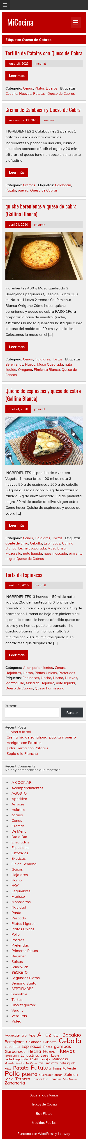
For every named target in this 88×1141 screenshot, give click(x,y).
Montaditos (21, 902)
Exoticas (19, 858)
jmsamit (40, 63)
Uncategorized (24, 1005)
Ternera (22, 1079)
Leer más (17, 75)
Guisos (17, 869)
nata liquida (32, 553)
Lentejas (45, 1059)
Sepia (9, 1079)
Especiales (20, 847)
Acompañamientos (38, 667)
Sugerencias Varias (44, 1095)
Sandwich (20, 967)
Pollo (16, 934)
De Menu (19, 831)
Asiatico (18, 809)
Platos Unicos (46, 673)
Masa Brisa (57, 548)
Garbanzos (15, 1051)
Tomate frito (40, 1079)
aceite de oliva (16, 543)
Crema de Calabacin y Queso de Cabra (43, 109)
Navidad (19, 907)
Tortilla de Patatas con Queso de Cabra (43, 53)
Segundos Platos (26, 977)
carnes (17, 815)
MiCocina (20, 22)
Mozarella (13, 553)
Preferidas (67, 673)
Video (16, 1021)
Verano (17, 1010)
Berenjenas (14, 364)
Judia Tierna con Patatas (27, 748)
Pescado (19, 918)
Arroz (44, 1034)
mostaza (52, 1063)
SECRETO (20, 972)
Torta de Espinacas (23, 574)
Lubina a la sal (19, 731)
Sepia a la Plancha (22, 753)
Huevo (30, 364)
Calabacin (63, 185)
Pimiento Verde (64, 1068)
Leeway (64, 1134)
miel (41, 1063)
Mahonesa (60, 1059)
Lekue (34, 1059)
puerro (23, 190)
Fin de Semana (24, 864)
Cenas (28, 88)
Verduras (19, 1015)
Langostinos (30, 1055)
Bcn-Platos (44, 1113)
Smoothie (19, 994)
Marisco (18, 896)
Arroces (18, 804)
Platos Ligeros (46, 88)
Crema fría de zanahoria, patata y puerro (41, 737)
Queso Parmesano (49, 688)
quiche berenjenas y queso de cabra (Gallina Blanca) (40, 210)
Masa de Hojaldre (40, 683)
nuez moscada (55, 553)
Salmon (71, 1075)
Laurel (45, 1055)
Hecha (46, 678)
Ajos (32, 1035)
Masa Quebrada (50, 364)
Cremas (29, 185)
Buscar (10, 705)
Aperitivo (19, 798)
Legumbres (21, 891)
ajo (24, 1035)
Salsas (17, 961)
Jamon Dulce (12, 1056)
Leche (55, 1055)
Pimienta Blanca (47, 369)
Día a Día (19, 836)
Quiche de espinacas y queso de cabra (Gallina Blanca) (43, 394)
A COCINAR (22, 782)
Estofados (20, 853)
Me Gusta (31, 1063)
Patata (10, 190)
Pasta (16, 912)
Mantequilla (14, 683)
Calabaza (50, 1042)
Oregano (25, 369)
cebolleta (12, 1047)
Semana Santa (24, 983)
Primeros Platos (25, 950)
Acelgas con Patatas (24, 742)
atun (56, 1035)
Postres (18, 939)
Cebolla (11, 93)
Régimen (19, 956)
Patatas (39, 93)
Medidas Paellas (44, 1122)
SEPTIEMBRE (22, 988)
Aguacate (12, 1035)
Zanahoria (15, 1083)
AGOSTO (19, 793)
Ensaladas (20, 842)
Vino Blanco (69, 1079)
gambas (62, 1046)
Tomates (55, 1079)
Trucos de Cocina (44, 1104)
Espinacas (52, 543)
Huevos (25, 93)
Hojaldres (42, 359)
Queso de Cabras (61, 93)
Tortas (57, 359)
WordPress (46, 1134)
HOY (15, 885)
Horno (28, 673)
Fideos (47, 1046)
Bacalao (71, 1034)
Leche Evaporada (32, 548)
